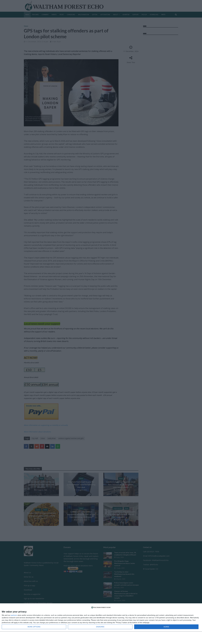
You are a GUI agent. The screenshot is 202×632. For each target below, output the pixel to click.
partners (14, 615)
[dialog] (101, 617)
